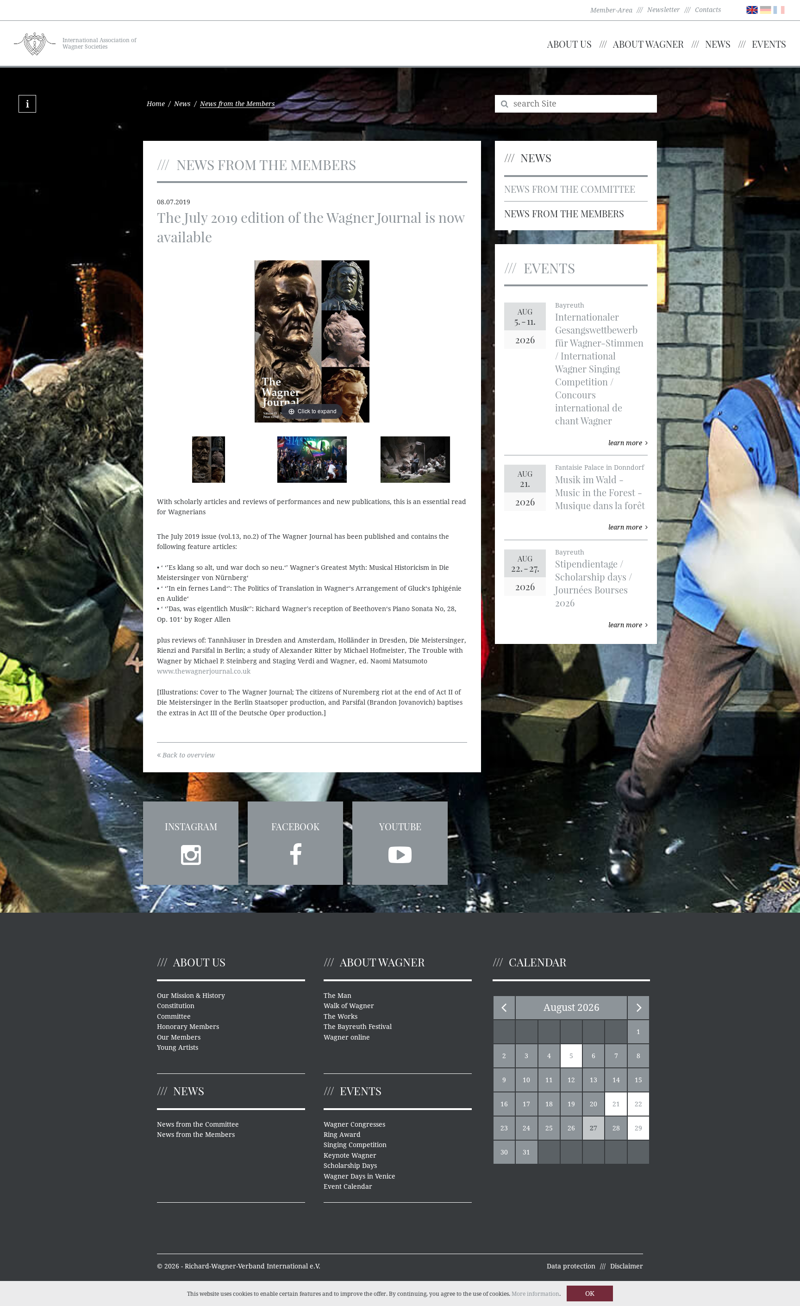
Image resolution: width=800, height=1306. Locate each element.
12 (571, 1080)
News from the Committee (569, 189)
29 (638, 1128)
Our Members (178, 1037)
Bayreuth (569, 305)
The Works (340, 1016)
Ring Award (342, 1134)
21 (616, 1104)
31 (526, 1152)
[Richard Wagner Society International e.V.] (35, 42)
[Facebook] (295, 852)
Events (769, 44)
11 (549, 1080)
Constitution (175, 1005)
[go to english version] (752, 9)
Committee (174, 1016)
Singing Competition (355, 1144)
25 (549, 1128)
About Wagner (648, 44)
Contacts (708, 9)
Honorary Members (188, 1026)
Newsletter (663, 9)
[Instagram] (190, 852)
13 (593, 1080)
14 (616, 1080)
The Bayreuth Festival (358, 1026)
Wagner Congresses (354, 1124)
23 (504, 1128)
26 (571, 1128)
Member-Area (611, 10)
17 (526, 1104)
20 (593, 1104)
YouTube (400, 826)
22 (638, 1104)
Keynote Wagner (350, 1155)
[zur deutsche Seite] (765, 9)
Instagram (191, 826)
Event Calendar (348, 1186)
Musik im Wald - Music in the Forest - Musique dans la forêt (600, 492)
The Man (337, 995)
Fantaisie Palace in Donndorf (599, 467)
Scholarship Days (350, 1165)
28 (616, 1128)
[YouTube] (400, 852)
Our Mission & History (191, 995)
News (718, 44)
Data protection (571, 1266)
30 (504, 1152)
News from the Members (564, 213)
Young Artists (177, 1047)
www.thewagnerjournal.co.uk (203, 671)
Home (156, 103)
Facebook (295, 826)
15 (638, 1080)
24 (526, 1128)
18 (549, 1104)
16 (504, 1104)
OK (589, 1293)
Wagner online (347, 1037)
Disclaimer (626, 1266)
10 (526, 1080)
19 (571, 1104)
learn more (625, 443)
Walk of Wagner (349, 1005)
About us (569, 44)
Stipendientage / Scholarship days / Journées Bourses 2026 (593, 583)
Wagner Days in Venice (359, 1176)
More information (535, 1294)
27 (593, 1128)
